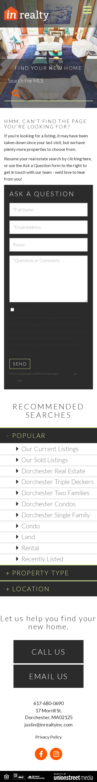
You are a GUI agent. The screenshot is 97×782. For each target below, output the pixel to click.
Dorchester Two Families (55, 493)
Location (31, 589)
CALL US (48, 651)
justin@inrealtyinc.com (48, 724)
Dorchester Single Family (55, 515)
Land (28, 536)
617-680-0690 (48, 703)
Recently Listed (42, 559)
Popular (29, 435)
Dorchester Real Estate (53, 471)
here (87, 158)
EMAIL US (48, 676)
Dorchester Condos (48, 504)
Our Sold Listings (44, 460)
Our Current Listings (50, 449)
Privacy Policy (29, 351)
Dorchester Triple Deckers (57, 481)
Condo (30, 526)
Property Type (40, 573)
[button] (12, 94)
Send (20, 363)
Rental (30, 548)
